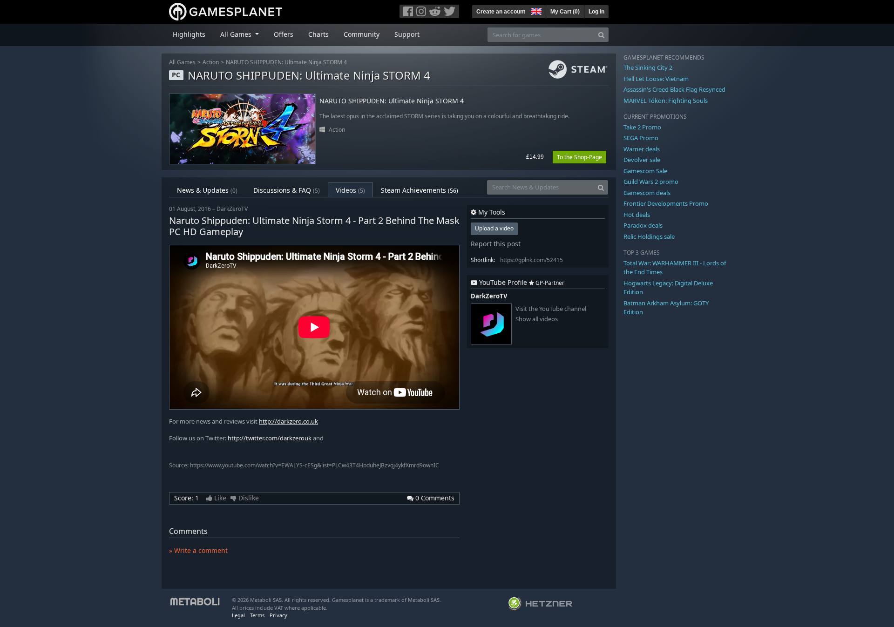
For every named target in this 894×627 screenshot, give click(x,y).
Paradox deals (643, 225)
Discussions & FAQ (286, 190)
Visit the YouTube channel (550, 309)
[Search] (601, 34)
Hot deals (636, 214)
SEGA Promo (640, 138)
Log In (596, 11)
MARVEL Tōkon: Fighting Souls (665, 100)
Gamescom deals (646, 193)
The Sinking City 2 (647, 67)
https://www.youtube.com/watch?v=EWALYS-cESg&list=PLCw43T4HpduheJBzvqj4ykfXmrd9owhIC (314, 465)
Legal (238, 615)
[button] (535, 10)
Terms (257, 615)
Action (211, 62)
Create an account (500, 11)
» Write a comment (198, 550)
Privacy (278, 615)
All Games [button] (236, 34)
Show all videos (536, 319)
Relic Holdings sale (649, 236)
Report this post (496, 243)
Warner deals (641, 149)
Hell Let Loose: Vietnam (656, 78)
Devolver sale (641, 159)
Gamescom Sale (645, 171)
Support (407, 34)
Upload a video (494, 228)
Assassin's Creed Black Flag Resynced (674, 89)
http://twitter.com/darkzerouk (270, 438)
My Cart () (565, 11)
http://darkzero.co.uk (288, 421)
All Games (182, 62)
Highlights (189, 34)
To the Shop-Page (579, 157)
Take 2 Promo (642, 127)
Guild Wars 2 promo (650, 181)
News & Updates (207, 190)
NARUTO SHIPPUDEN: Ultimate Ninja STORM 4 (286, 62)
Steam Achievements (419, 190)
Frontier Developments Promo (665, 203)
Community (361, 34)
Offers (283, 34)
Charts (318, 34)
